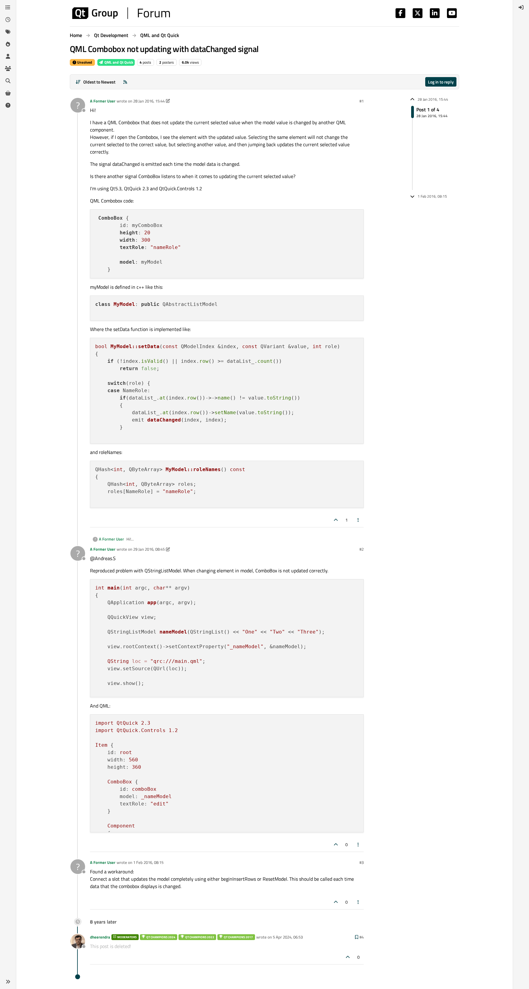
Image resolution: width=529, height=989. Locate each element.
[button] (7, 982)
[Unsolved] (7, 105)
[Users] (7, 56)
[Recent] (7, 19)
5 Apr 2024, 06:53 (288, 937)
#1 (361, 101)
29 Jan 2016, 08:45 (149, 549)
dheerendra (100, 937)
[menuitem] (521, 7)
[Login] (521, 7)
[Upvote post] (335, 520)
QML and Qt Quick (118, 62)
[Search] (7, 81)
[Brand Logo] (121, 13)
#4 (361, 937)
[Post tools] (358, 520)
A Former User (102, 101)
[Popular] (7, 44)
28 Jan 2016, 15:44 (149, 101)
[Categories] (7, 7)
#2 (361, 549)
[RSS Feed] (125, 82)
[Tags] (7, 32)
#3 (361, 862)
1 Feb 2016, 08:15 (148, 862)
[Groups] (7, 68)
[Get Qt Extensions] (7, 93)
